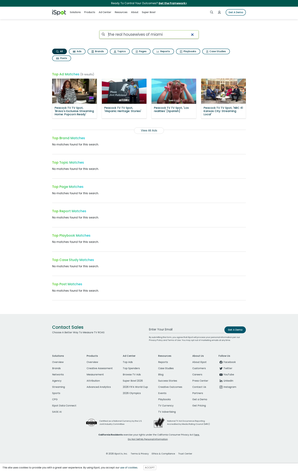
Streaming (58, 387)
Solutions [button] (75, 12)
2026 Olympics (132, 393)
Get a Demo (199, 399)
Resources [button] (121, 12)
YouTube (229, 374)
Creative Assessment (100, 368)
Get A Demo (235, 12)
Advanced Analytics (99, 387)
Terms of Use (174, 340)
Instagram (230, 387)
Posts (63, 58)
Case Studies (217, 51)
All (61, 51)
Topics (121, 51)
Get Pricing (199, 405)
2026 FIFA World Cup (135, 387)
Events (162, 393)
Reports (165, 51)
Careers (197, 374)
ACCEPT (150, 467)
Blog (160, 374)
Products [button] (89, 12)
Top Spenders (131, 368)
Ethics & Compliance (163, 453)
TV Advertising (167, 412)
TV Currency (166, 405)
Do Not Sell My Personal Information (148, 439)
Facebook (230, 362)
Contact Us (199, 387)
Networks (58, 374)
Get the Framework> (172, 3)
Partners (197, 393)
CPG (55, 399)
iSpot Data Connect (64, 405)
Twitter (228, 368)
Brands (99, 51)
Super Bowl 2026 (133, 381)
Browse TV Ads (132, 374)
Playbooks (189, 51)
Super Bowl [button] (148, 12)
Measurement (95, 374)
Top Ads (128, 362)
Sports (56, 393)
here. (197, 434)
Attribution (93, 381)
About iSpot (199, 362)
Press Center (200, 381)
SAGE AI (57, 412)
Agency (56, 381)
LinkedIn (228, 381)
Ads (78, 51)
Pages (142, 51)
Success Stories (167, 381)
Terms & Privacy (140, 453)
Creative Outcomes (170, 387)
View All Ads (149, 130)
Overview (58, 362)
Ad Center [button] (105, 12)
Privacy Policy (156, 340)
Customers (199, 368)
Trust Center (185, 453)
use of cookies (128, 467)
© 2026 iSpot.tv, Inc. (117, 453)
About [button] (134, 12)
